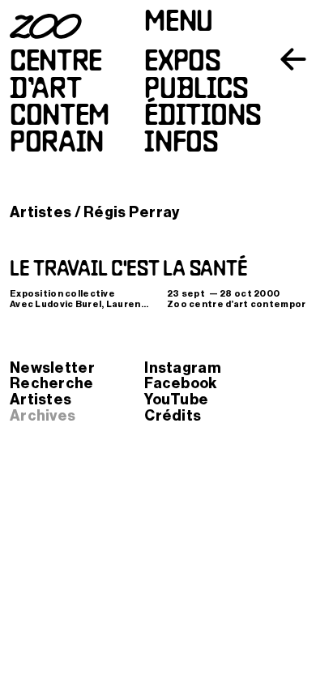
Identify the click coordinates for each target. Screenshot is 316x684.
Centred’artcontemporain (59, 103)
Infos (181, 143)
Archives (42, 415)
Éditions (202, 117)
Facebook (180, 383)
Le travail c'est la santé (128, 270)
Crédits (172, 415)
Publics (196, 90)
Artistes (40, 212)
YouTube (176, 399)
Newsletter (52, 368)
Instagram (182, 368)
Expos (182, 62)
